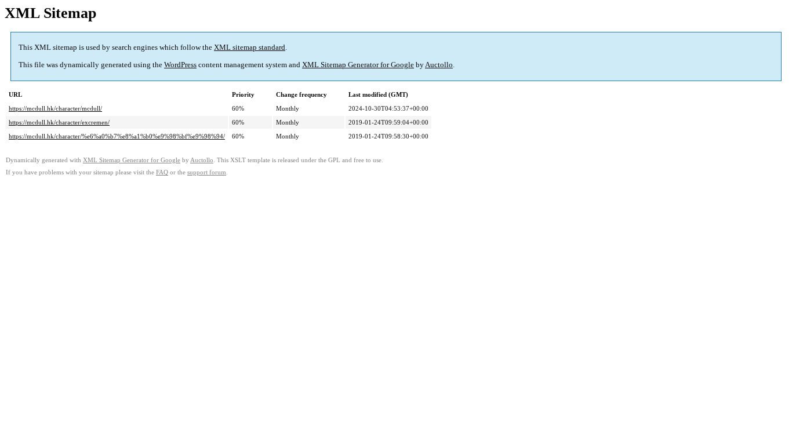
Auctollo (439, 64)
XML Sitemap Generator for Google (358, 64)
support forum (206, 172)
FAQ (162, 172)
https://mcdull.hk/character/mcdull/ (55, 108)
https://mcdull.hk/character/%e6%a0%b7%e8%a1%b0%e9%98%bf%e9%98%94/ (117, 136)
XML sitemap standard (249, 47)
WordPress (180, 64)
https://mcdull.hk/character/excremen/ (59, 122)
